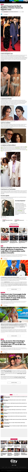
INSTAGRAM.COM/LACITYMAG (14, 224)
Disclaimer (16, 467)
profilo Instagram (19, 210)
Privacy (9, 467)
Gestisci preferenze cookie (22, 467)
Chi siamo (3, 467)
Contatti (6, 467)
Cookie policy (13, 467)
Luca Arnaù (5, 305)
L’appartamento (17, 147)
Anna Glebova (6, 14)
